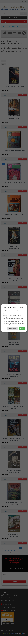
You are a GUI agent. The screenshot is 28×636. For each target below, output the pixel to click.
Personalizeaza (12, 328)
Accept (21, 328)
